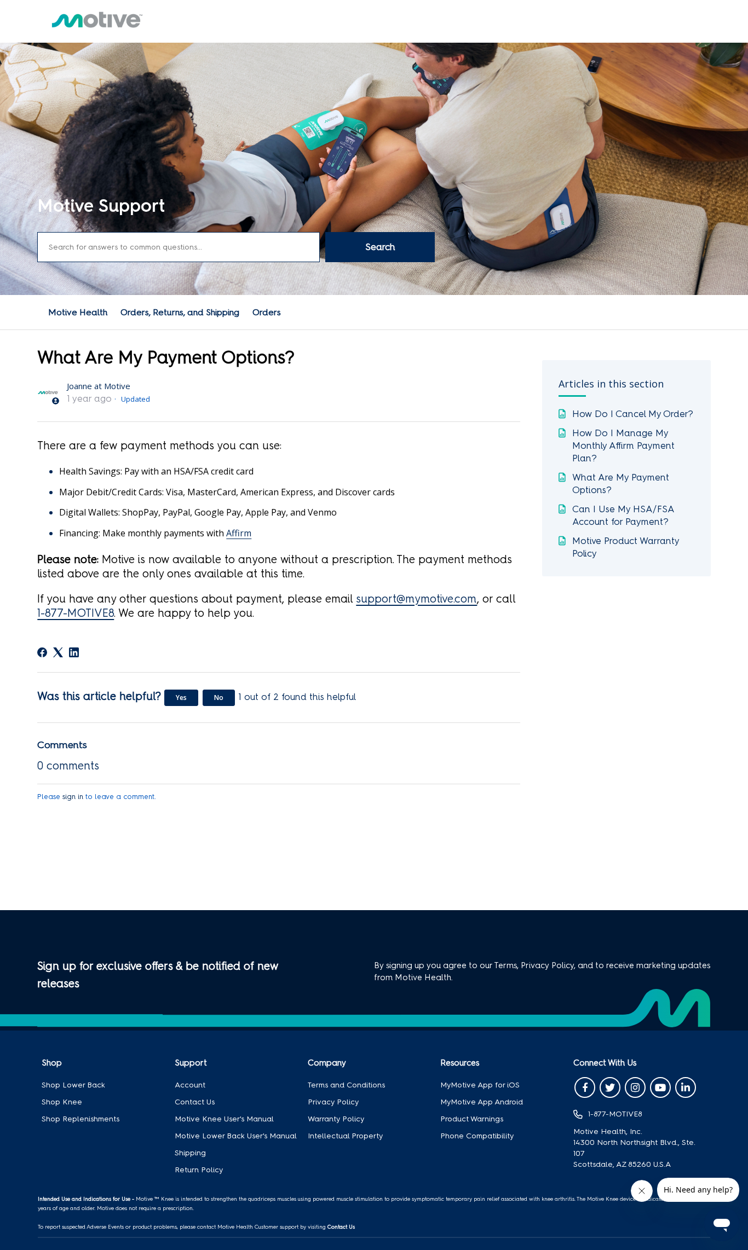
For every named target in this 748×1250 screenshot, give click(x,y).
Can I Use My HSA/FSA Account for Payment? (623, 515)
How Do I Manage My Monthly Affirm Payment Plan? (623, 445)
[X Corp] (58, 652)
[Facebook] (42, 652)
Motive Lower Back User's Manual (236, 1136)
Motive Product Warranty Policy (625, 547)
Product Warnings (471, 1119)
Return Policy (199, 1169)
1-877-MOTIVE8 (75, 613)
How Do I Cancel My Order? (632, 413)
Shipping (190, 1153)
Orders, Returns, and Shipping (179, 312)
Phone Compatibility (477, 1136)
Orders (266, 312)
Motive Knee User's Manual (224, 1119)
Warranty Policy (336, 1119)
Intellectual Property (345, 1136)
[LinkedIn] (74, 652)
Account (190, 1085)
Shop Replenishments (80, 1119)
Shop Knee (62, 1102)
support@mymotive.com (416, 598)
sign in (72, 796)
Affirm (238, 533)
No (218, 697)
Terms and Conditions (346, 1085)
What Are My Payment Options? (620, 483)
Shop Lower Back (73, 1085)
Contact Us (195, 1102)
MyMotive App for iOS (480, 1085)
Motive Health (77, 312)
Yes (181, 697)
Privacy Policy (333, 1102)
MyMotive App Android (481, 1102)
